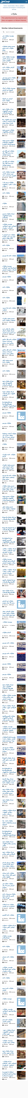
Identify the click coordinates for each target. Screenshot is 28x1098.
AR (26, 2)
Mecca (17, 6)
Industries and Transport (9, 7)
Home (5, 6)
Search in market (10, 32)
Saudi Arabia (11, 6)
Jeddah (22, 6)
